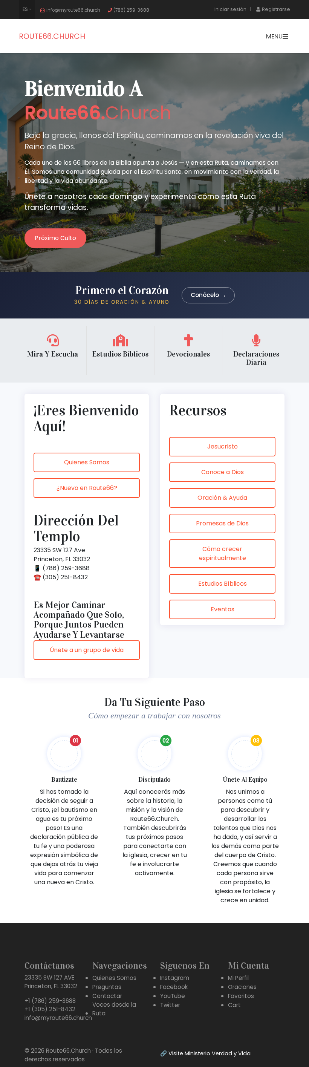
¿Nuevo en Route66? (87, 488)
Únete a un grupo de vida (87, 650)
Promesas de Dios (222, 523)
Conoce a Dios (222, 472)
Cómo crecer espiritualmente (222, 553)
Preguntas (106, 987)
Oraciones (242, 987)
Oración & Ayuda (222, 497)
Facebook (174, 987)
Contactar (107, 996)
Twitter (170, 1005)
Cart (234, 1005)
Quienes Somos (86, 462)
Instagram (174, 978)
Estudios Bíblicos (222, 583)
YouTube (172, 996)
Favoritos (241, 996)
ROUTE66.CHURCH (52, 36)
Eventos (222, 609)
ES (25, 9)
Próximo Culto (55, 238)
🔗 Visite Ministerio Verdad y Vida (205, 1053)
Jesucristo (222, 446)
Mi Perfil (238, 978)
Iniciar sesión (230, 9)
